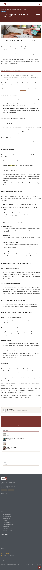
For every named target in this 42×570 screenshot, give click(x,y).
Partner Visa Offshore (7, 516)
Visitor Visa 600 (6, 508)
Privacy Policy (20, 564)
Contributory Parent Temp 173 (8, 524)
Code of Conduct (38, 564)
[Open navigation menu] (40, 4)
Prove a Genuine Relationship (8, 545)
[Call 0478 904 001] (39, 567)
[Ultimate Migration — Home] (3, 4)
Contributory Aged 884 (7, 530)
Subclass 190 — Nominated (8, 497)
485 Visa (5, 466)
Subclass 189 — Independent (8, 495)
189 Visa (5, 460)
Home (2, 9)
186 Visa (5, 457)
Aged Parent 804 (6, 526)
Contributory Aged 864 (7, 528)
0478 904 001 (21, 425)
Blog (5, 9)
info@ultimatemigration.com (9, 555)
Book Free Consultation (21, 422)
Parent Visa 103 (6, 520)
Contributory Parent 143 (7, 522)
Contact (29, 564)
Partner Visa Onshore (7, 514)
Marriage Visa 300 (6, 518)
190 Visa (5, 462)
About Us (25, 564)
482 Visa (5, 464)
